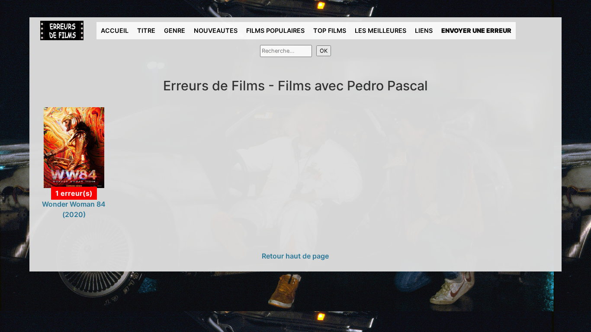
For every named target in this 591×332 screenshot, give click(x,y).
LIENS (424, 30)
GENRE (174, 30)
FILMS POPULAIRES (275, 30)
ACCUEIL (114, 30)
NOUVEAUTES (216, 30)
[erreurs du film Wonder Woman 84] (74, 147)
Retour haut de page (295, 256)
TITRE (146, 30)
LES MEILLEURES (380, 30)
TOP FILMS (329, 30)
